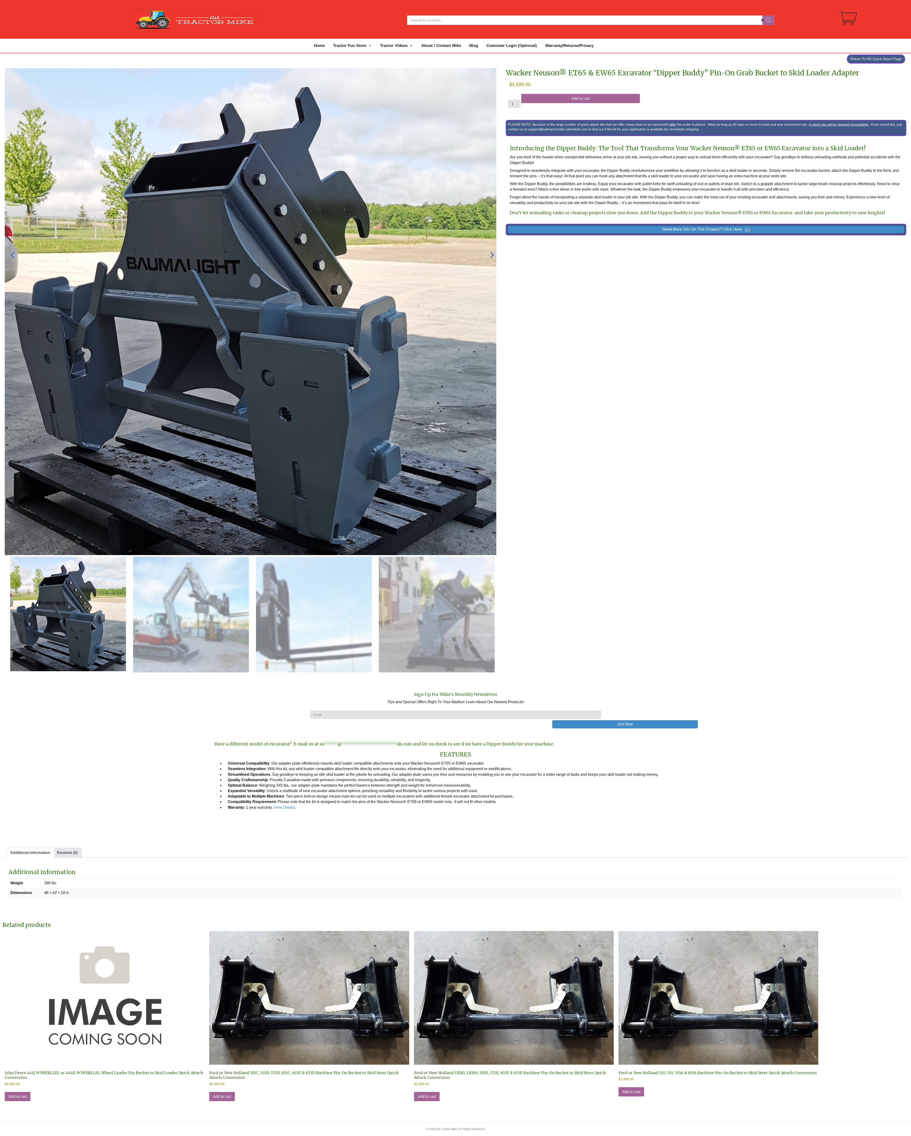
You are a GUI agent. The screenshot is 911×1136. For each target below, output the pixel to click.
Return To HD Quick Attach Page (876, 59)
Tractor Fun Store (349, 45)
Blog (473, 45)
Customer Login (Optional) (511, 45)
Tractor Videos (394, 45)
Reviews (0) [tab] (67, 853)
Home (319, 45)
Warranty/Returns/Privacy (569, 45)
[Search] (768, 20)
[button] (706, 229)
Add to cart (581, 98)
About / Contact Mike (441, 45)
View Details (284, 807)
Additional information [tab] (30, 853)
